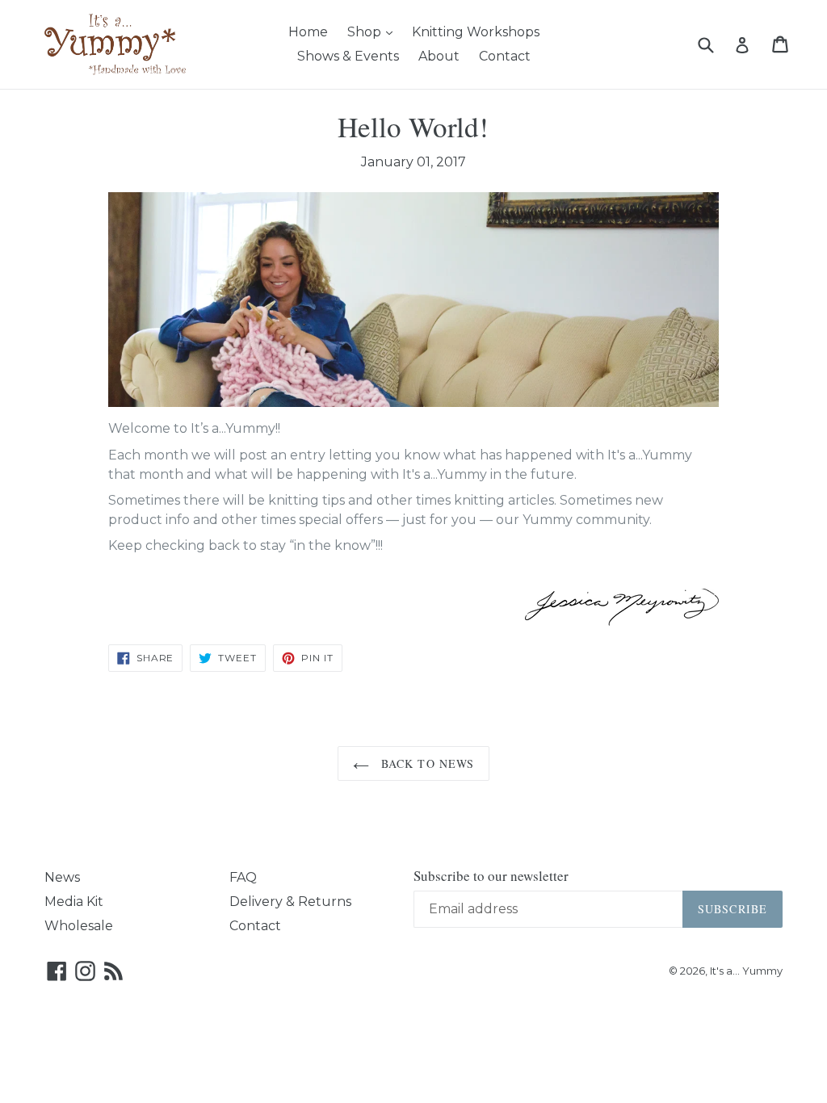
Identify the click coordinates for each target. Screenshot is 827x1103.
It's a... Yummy (746, 970)
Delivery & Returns (290, 901)
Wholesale (78, 925)
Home (308, 32)
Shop (374, 31)
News (62, 877)
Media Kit (73, 901)
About (439, 56)
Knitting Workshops (475, 32)
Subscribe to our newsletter (491, 876)
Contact (505, 56)
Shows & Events (348, 56)
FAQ (243, 877)
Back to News (426, 763)
